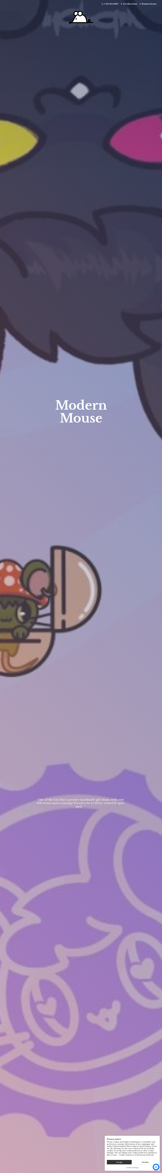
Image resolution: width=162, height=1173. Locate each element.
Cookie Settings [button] (132, 1168)
